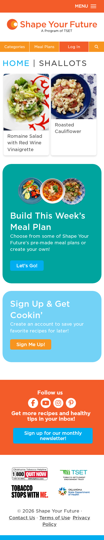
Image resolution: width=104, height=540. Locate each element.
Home (16, 63)
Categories (14, 47)
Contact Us (22, 517)
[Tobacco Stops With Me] (30, 491)
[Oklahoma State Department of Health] (74, 491)
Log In (74, 47)
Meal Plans (44, 47)
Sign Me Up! (30, 344)
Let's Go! (26, 265)
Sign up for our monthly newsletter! (53, 435)
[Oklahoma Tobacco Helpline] (30, 474)
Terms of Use (54, 517)
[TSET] (74, 474)
